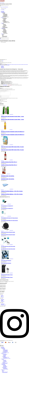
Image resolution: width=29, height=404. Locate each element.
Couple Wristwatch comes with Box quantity (4, 62)
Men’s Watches (4, 30)
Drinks (3, 35)
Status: (0, 61)
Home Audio (4, 19)
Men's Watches (22, 64)
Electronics (2, 353)
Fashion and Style (9, 64)
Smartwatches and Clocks (6, 352)
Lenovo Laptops (4, 25)
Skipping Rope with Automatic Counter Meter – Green (12, 116)
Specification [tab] (2, 66)
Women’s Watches (5, 368)
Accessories (3, 362)
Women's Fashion (26, 64)
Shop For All (2, 299)
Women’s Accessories (5, 33)
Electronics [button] (2, 17)
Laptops (3, 359)
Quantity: (10, 62)
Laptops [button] (3, 23)
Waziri (2, 60)
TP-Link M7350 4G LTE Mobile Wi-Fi (7, 205)
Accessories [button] (3, 26)
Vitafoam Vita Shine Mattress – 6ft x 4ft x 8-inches (12, 191)
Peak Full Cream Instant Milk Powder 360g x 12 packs (12, 146)
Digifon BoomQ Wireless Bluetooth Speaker (8, 232)
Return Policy (2, 304)
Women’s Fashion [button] (4, 31)
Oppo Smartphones (5, 14)
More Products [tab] (2, 67)
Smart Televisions (5, 18)
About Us (2, 295)
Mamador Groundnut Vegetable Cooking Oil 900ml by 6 (12, 131)
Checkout (2, 300)
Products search (1, 37)
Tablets (4, 13)
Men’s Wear (4, 29)
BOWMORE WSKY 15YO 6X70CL (7, 175)
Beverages (3, 34)
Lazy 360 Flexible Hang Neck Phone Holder (8, 246)
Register (3, 9)
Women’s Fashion (4, 367)
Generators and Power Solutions (6, 22)
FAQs (1, 296)
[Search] (0, 38)
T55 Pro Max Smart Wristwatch (6, 260)
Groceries (2, 369)
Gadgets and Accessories (14, 64)
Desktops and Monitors (5, 27)
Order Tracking (2, 301)
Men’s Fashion (3, 364)
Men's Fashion (18, 64)
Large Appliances (4, 356)
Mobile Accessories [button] (4, 16)
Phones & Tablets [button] (3, 12)
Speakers (4, 20)
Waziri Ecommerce (2, 2)
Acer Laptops (4, 361)
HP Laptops (4, 360)
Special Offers (2, 11)
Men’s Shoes (4, 365)
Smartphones (3, 348)
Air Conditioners (5, 357)
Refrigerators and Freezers (6, 21)
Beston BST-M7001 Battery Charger (7, 274)
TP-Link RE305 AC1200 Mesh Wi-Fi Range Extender (9, 220)
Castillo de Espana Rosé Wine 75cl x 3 (9, 161)
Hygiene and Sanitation (4, 36)
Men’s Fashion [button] (3, 28)
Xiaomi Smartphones (5, 351)
